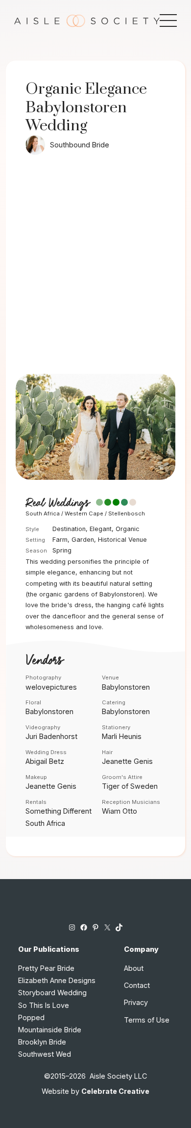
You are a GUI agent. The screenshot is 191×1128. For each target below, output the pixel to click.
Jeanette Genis (127, 761)
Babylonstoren (126, 687)
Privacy (136, 1002)
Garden (83, 539)
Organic (128, 529)
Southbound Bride (79, 145)
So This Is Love (43, 1005)
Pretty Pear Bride (46, 968)
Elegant (101, 529)
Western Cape (84, 513)
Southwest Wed (44, 1054)
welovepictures (51, 687)
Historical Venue (122, 539)
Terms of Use (146, 1020)
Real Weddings (57, 503)
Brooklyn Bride (42, 1042)
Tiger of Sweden (130, 786)
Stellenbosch (126, 513)
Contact (137, 985)
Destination (69, 529)
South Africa (42, 513)
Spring (62, 550)
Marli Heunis (122, 736)
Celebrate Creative (115, 1091)
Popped (31, 1017)
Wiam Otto (119, 811)
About (133, 968)
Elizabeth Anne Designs (57, 980)
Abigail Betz (44, 761)
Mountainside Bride (49, 1029)
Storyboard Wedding (52, 992)
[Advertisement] (95, 274)
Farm (60, 539)
